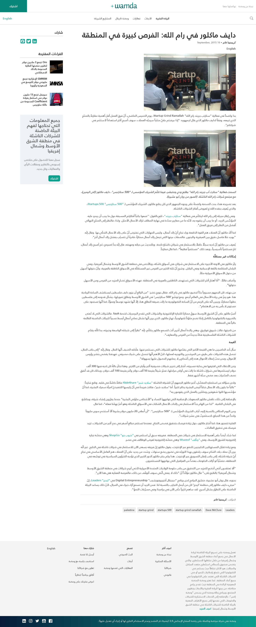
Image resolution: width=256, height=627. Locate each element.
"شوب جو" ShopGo (121, 435)
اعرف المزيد (205, 608)
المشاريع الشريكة (102, 18)
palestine (129, 510)
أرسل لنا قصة (87, 554)
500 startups (165, 510)
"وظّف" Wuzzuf (190, 439)
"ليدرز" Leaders (100, 480)
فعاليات (136, 18)
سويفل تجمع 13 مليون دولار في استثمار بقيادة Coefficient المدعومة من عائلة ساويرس (34, 99)
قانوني (167, 574)
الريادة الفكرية (162, 18)
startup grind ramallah (188, 510)
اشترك (13, 6)
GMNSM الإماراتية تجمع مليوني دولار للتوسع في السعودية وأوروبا (34, 82)
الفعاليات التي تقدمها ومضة (118, 568)
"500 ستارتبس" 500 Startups (106, 204)
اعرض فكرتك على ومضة (81, 581)
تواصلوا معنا (229, 6)
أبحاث (130, 561)
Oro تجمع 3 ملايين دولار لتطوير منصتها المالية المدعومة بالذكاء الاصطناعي (34, 67)
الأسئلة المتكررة (163, 561)
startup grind (146, 510)
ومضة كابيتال (122, 18)
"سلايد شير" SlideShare (138, 382)
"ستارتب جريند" (173, 216)
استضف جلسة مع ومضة (81, 561)
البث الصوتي (126, 554)
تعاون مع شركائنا (85, 568)
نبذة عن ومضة (245, 6)
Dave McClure (214, 510)
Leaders (230, 510)
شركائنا (167, 568)
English (7, 18)
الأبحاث (148, 18)
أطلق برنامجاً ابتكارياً (84, 574)
